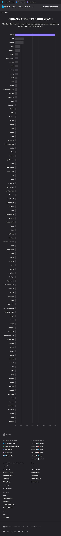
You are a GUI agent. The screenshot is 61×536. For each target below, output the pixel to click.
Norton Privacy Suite (8, 475)
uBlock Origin (6, 485)
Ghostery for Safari (37, 449)
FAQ (32, 466)
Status (4, 495)
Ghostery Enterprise (8, 507)
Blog (4, 514)
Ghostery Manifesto (8, 498)
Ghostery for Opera (37, 452)
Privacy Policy (34, 526)
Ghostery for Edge (36, 455)
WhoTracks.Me (21, 2)
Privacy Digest (32, 2)
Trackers (20, 6)
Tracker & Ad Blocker (8, 2)
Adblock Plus (6, 469)
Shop (4, 511)
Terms (28, 526)
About (13, 6)
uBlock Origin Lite (7, 488)
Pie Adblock (6, 478)
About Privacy (34, 481)
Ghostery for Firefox (37, 446)
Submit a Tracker (35, 472)
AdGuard (5, 466)
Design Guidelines (36, 478)
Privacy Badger (7, 481)
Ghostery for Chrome (37, 443)
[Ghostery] (6, 6)
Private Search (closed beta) (12, 446)
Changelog (6, 517)
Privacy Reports (7, 501)
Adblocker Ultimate (8, 472)
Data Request (34, 475)
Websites (27, 6)
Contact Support (35, 469)
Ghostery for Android (37, 459)
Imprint (39, 526)
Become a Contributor (50, 6)
